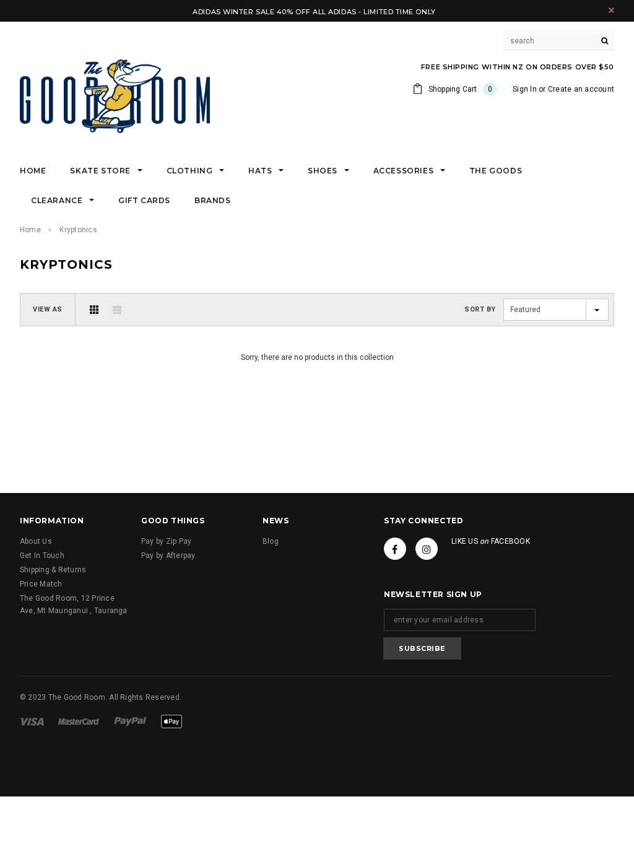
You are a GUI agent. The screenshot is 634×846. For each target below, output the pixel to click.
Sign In (525, 89)
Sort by (480, 309)
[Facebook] (395, 549)
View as (48, 309)
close (611, 10)
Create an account (581, 89)
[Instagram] (426, 549)
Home (30, 229)
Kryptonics (78, 229)
